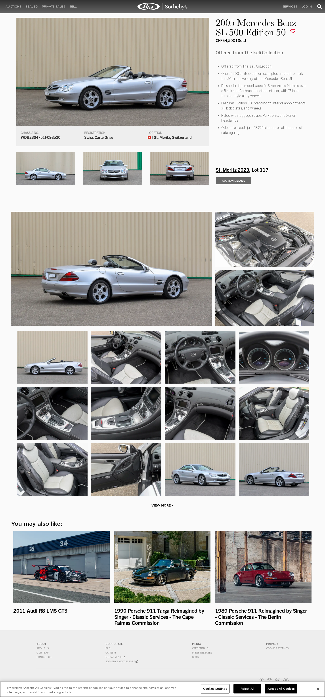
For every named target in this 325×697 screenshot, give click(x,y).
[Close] (318, 689)
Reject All (247, 688)
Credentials (200, 648)
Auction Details (233, 180)
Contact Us (43, 657)
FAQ (108, 648)
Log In (307, 6)
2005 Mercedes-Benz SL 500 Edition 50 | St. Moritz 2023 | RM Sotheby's (162, 6)
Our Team (42, 652)
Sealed (32, 6)
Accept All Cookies (281, 688)
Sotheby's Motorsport (120, 661)
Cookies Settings (277, 648)
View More (161, 505)
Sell (73, 6)
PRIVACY (272, 644)
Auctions (13, 6)
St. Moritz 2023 (232, 169)
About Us (42, 648)
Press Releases (202, 652)
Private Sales (53, 6)
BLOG (195, 657)
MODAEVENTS (114, 657)
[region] (162, 689)
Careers (110, 652)
